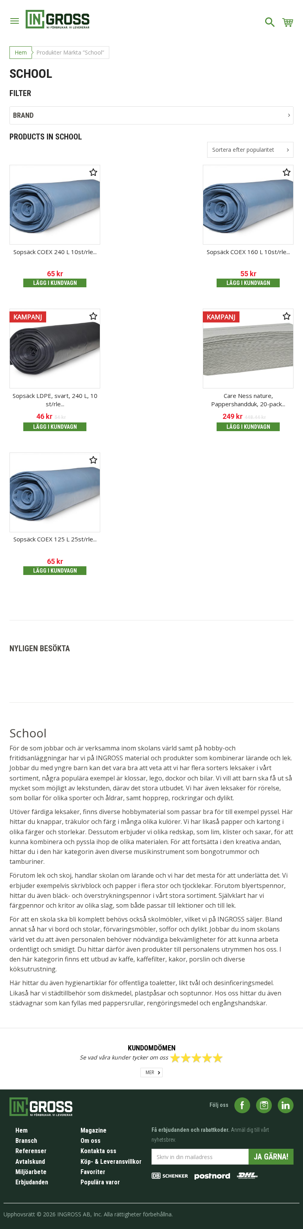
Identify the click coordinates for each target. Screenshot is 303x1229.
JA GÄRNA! (271, 1156)
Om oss (90, 1140)
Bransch (26, 1140)
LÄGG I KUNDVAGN (55, 283)
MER (150, 1072)
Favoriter (92, 1172)
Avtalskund (30, 1161)
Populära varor (100, 1182)
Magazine (93, 1130)
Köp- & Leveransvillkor (111, 1161)
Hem (21, 52)
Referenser (31, 1151)
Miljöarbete (31, 1172)
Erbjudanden (31, 1182)
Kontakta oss (98, 1151)
